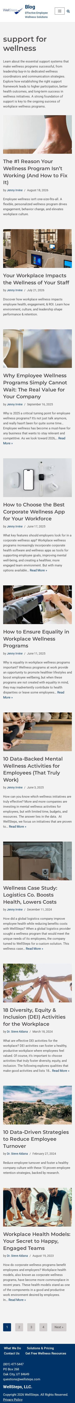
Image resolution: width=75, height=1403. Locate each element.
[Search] (68, 11)
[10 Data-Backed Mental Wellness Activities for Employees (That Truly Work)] (37, 731)
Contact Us (12, 1353)
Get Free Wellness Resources (45, 1353)
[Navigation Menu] (60, 11)
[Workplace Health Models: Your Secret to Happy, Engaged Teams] (37, 1207)
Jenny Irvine (14, 190)
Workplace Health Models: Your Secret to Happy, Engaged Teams (36, 1241)
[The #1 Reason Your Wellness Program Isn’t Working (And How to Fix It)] (37, 134)
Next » (59, 1327)
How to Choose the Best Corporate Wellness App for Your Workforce (34, 512)
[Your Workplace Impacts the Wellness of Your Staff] (37, 248)
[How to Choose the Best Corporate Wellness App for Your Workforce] (37, 477)
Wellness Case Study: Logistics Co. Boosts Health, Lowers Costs (30, 895)
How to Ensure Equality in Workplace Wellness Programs (36, 639)
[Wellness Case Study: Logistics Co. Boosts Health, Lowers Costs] (37, 861)
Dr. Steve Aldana (17, 1031)
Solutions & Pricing (40, 1348)
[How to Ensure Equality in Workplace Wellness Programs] (37, 604)
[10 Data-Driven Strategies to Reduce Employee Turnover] (37, 1105)
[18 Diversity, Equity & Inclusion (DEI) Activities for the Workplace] (37, 983)
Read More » (38, 570)
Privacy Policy (12, 1400)
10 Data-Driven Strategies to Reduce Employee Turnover (36, 1139)
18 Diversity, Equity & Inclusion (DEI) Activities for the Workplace (34, 1017)
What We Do (12, 1348)
